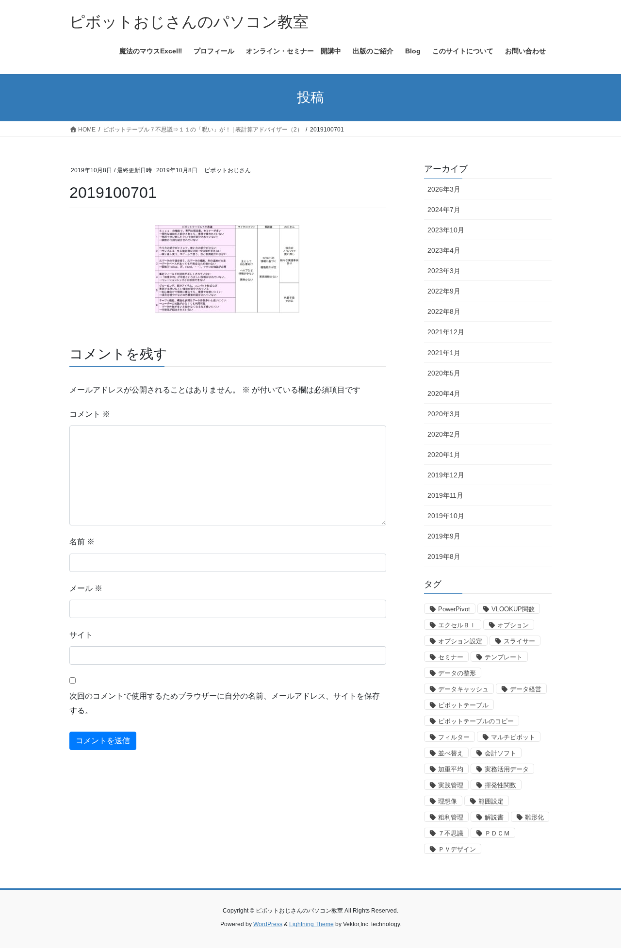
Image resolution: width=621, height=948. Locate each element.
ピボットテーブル (463, 705)
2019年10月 (445, 516)
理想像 (447, 801)
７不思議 (450, 833)
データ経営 (525, 689)
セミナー (450, 657)
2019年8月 (443, 556)
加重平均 (450, 769)
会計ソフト (500, 753)
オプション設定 (460, 641)
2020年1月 (443, 454)
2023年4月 (443, 250)
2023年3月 (443, 271)
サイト (81, 635)
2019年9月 (443, 536)
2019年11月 (445, 495)
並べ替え (450, 753)
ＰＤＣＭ (497, 833)
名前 (82, 542)
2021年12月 (445, 332)
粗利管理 (450, 817)
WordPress (267, 924)
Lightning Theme (311, 924)
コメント (89, 414)
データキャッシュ (463, 689)
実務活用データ (507, 769)
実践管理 (450, 785)
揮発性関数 (500, 785)
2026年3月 (443, 189)
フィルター (454, 737)
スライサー (519, 641)
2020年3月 (443, 414)
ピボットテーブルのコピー (476, 721)
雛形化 (534, 817)
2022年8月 (443, 311)
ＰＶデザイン (457, 849)
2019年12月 (445, 475)
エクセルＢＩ (457, 625)
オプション (513, 625)
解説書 (494, 817)
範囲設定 (491, 801)
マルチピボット (513, 737)
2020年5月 (443, 373)
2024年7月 (443, 209)
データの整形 (457, 673)
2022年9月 (443, 291)
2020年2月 (443, 434)
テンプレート (504, 657)
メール (85, 588)
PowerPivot (454, 609)
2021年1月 (443, 353)
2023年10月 (445, 230)
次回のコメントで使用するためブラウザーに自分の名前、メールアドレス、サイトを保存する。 (224, 703)
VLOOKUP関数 (513, 609)
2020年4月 (443, 393)
